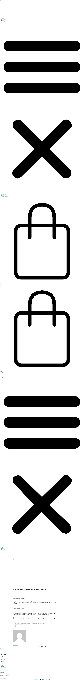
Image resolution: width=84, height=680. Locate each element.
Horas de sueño (15, 645)
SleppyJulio (15, 642)
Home (2, 191)
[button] (42, 107)
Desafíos (2, 18)
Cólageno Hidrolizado (4, 21)
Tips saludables (3, 19)
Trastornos (2, 20)
